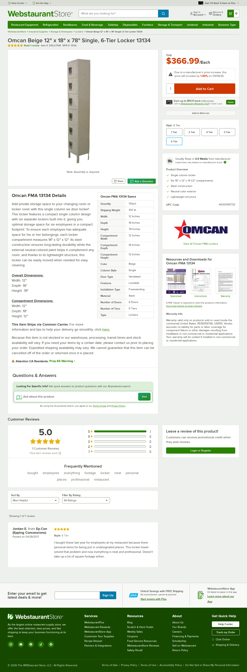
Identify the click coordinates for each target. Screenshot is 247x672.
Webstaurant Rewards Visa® (195, 103)
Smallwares (70, 24)
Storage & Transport (170, 24)
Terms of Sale (110, 665)
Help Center (18, 3)
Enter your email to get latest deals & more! (27, 595)
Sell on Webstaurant (184, 645)
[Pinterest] (51, 644)
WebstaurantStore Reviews (143, 645)
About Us (178, 622)
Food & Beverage (92, 24)
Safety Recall (134, 650)
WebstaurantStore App (97, 631)
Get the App (42, 3)
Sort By (15, 495)
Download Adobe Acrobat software (184, 306)
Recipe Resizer (93, 641)
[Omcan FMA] (200, 229)
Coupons (132, 636)
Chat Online (223, 639)
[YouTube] (21, 644)
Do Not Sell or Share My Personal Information (212, 665)
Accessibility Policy (171, 665)
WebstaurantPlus (94, 622)
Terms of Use (99, 406)
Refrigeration (50, 24)
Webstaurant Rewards (97, 627)
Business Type (227, 24)
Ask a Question (144, 181)
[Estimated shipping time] (225, 162)
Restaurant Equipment (24, 24)
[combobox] (118, 13)
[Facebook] (31, 644)
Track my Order (225, 632)
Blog (130, 622)
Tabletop (113, 24)
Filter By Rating (71, 495)
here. (106, 329)
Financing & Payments (185, 636)
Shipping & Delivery (227, 644)
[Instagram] (11, 644)
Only (169, 55)
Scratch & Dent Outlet (140, 627)
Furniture (147, 24)
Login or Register (200, 450)
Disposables (130, 24)
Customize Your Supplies (99, 636)
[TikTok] (41, 644)
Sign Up (107, 595)
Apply (231, 102)
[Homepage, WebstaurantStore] (40, 14)
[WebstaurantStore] (39, 616)
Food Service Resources (142, 641)
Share (121, 181)
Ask (144, 396)
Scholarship (179, 641)
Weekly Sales (135, 631)
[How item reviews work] (59, 453)
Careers (177, 631)
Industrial (208, 24)
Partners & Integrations (98, 645)
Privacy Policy (118, 406)
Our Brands (179, 627)
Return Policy (180, 650)
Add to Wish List (200, 113)
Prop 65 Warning (61, 361)
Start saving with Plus (153, 599)
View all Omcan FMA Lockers (200, 243)
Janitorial (192, 24)
